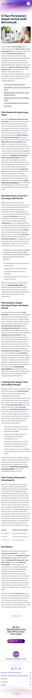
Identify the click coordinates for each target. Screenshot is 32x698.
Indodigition (16, 694)
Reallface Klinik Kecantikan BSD (11, 672)
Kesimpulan (7, 106)
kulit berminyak (18, 593)
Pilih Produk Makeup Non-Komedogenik (16, 103)
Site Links (16, 679)
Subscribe (14, 641)
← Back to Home (16, 616)
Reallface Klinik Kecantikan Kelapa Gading (14, 676)
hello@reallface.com (17, 664)
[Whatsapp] (19, 669)
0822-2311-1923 (18, 666)
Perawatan (16, 682)
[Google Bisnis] (12, 669)
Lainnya (16, 685)
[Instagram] (16, 669)
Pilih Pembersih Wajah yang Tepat (14, 84)
